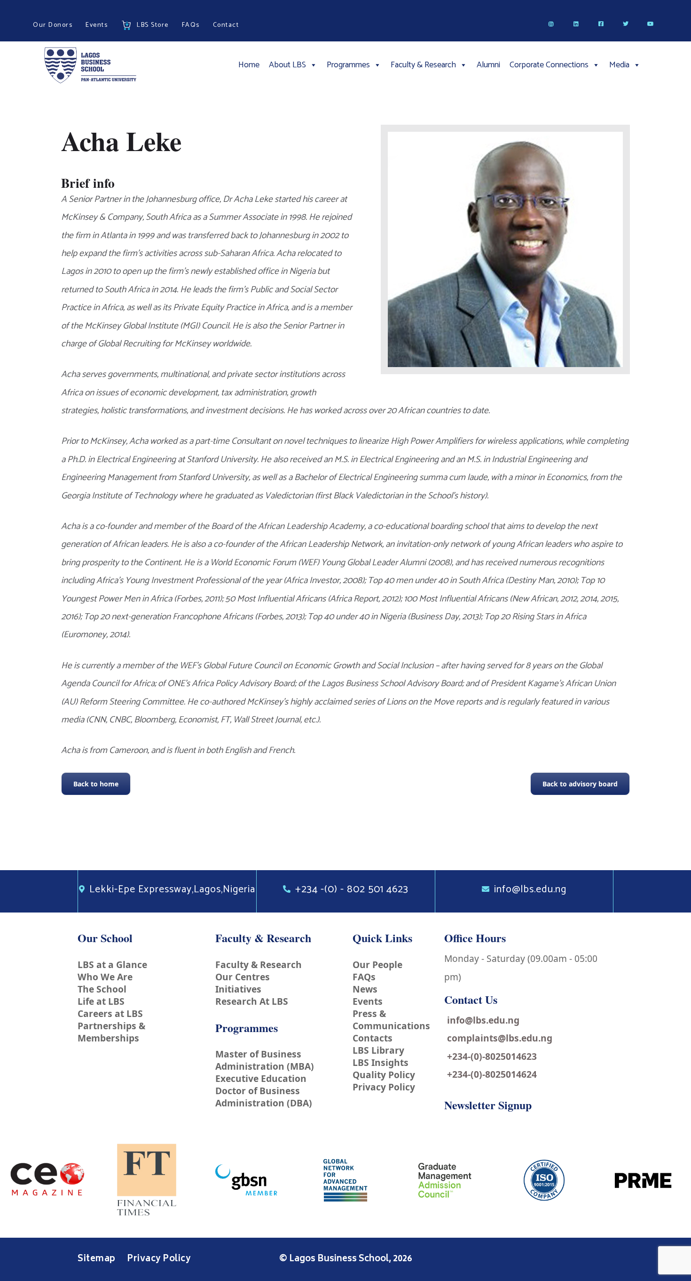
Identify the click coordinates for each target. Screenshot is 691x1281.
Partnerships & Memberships (111, 1031)
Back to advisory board (580, 783)
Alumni (488, 65)
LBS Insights (380, 1062)
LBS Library (378, 1050)
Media (619, 65)
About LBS (287, 65)
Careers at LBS (110, 1013)
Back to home (95, 783)
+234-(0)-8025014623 (492, 1056)
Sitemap (98, 1259)
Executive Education (260, 1078)
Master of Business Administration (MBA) (264, 1060)
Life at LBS (101, 1001)
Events (368, 1001)
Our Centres (242, 976)
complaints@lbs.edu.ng (499, 1038)
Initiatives (238, 989)
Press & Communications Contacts (391, 1025)
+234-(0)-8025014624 (492, 1074)
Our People (377, 964)
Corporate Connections (549, 65)
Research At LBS (251, 1001)
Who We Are (105, 976)
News (365, 989)
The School (102, 989)
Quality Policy (384, 1074)
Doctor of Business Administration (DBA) (263, 1096)
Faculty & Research (423, 65)
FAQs (364, 976)
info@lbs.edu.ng (483, 1020)
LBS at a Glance (112, 964)
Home (248, 65)
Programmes (348, 65)
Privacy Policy (384, 1087)
